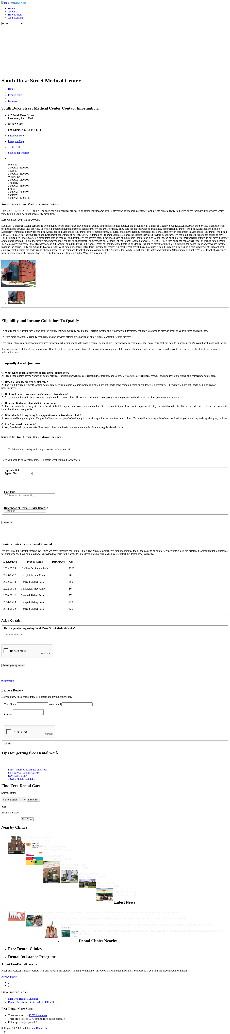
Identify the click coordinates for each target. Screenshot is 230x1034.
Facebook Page (16, 135)
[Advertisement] (115, 50)
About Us (13, 11)
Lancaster (13, 101)
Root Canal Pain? (17, 775)
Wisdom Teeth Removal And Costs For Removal (53, 909)
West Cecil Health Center (75, 861)
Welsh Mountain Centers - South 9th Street (138, 889)
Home (11, 8)
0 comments (7, 680)
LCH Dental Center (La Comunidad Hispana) (105, 870)
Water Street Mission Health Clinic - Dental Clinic (54, 834)
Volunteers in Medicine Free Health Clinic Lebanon (125, 879)
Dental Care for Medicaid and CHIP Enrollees (32, 1002)
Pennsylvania (15, 95)
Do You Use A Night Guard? (23, 772)
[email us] (8, 985)
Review (8, 714)
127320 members (38, 1015)
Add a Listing (15, 17)
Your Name (10, 704)
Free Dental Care (40, 1028)
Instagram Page (16, 141)
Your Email (55, 704)
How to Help (15, 14)
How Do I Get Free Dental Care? (62, 915)
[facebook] (8, 982)
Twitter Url (14, 147)
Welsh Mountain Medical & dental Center (67, 843)
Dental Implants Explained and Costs (27, 769)
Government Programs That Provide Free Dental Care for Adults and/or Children (126, 927)
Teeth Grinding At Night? (21, 778)
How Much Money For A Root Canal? (83, 921)
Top (3, 1031)
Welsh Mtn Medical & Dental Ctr (62, 852)
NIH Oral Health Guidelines (23, 998)
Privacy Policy (9, 976)
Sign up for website (18, 152)
